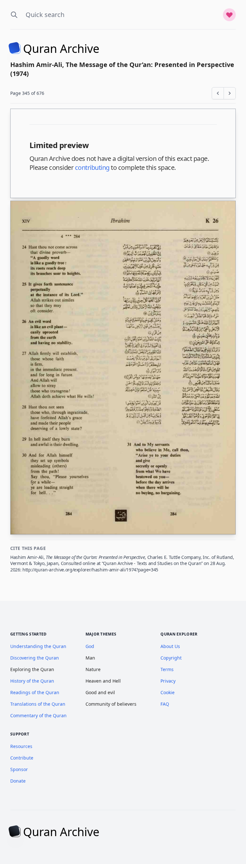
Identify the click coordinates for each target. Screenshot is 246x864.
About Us (170, 646)
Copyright (171, 658)
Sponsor (19, 769)
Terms (167, 669)
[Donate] (229, 14)
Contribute (21, 758)
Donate (18, 781)
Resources (21, 746)
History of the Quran (32, 681)
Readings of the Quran (34, 692)
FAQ (164, 704)
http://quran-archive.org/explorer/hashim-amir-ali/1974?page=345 (90, 570)
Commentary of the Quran (38, 715)
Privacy (168, 681)
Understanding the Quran (38, 646)
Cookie (167, 692)
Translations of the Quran (37, 704)
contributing (92, 167)
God (90, 646)
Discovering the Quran (34, 658)
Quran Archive (61, 48)
